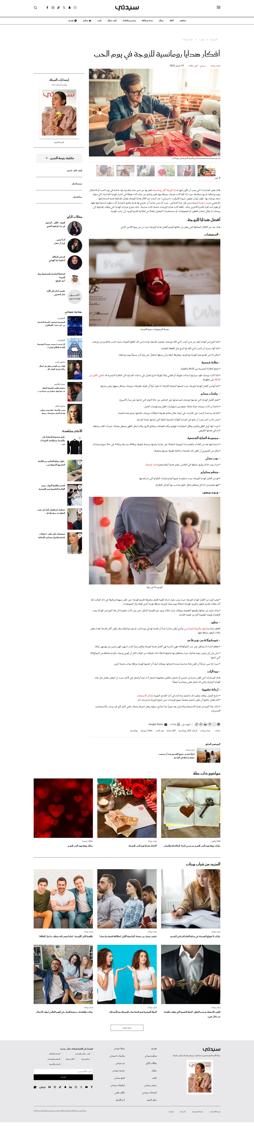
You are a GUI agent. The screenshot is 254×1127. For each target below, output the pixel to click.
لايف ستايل (112, 20)
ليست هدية (203, 203)
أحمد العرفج (60, 281)
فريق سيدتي (119, 1078)
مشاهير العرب (60, 362)
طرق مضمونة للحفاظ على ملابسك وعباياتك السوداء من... (52, 440)
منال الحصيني (59, 294)
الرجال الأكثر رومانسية (187, 731)
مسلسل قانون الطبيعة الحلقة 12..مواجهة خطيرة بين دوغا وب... (51, 390)
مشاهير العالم (60, 406)
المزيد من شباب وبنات (203, 864)
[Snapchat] (69, 7)
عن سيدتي (120, 1063)
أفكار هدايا (171, 731)
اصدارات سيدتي (149, 1092)
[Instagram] (53, 7)
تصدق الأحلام (77, 183)
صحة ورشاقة (147, 20)
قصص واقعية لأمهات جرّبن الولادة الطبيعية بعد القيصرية (52, 487)
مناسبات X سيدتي (117, 1056)
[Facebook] (47, 7)
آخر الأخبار (120, 1100)
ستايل (154, 1070)
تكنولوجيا (61, 318)
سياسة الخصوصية (197, 1111)
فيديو (71, 20)
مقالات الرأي (74, 217)
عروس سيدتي (150, 1085)
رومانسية (134, 731)
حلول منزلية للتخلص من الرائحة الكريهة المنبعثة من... (51, 463)
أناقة (172, 20)
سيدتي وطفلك (129, 20)
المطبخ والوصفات (53, 1059)
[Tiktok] (58, 7)
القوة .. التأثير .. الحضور (74, 170)
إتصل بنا (171, 1111)
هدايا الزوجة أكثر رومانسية (165, 190)
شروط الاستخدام (215, 1111)
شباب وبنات (215, 66)
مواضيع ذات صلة (206, 773)
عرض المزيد (127, 1028)
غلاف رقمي (120, 1092)
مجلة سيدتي (119, 1048)
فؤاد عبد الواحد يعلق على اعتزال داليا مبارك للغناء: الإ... (52, 368)
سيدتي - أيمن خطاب (197, 66)
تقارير (154, 1078)
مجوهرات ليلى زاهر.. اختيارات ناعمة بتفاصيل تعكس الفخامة (51, 535)
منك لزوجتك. (150, 465)
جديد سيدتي (73, 311)
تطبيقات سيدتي (118, 1085)
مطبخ (85, 20)
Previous (214, 112)
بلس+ (99, 20)
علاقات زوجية (147, 731)
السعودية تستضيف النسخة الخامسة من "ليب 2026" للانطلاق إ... (51, 324)
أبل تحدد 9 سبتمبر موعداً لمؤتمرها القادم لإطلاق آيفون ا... (51, 346)
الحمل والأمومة (54, 1064)
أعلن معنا (183, 1111)
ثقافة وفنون (215, 841)
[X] (64, 7)
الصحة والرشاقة (54, 1053)
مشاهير (183, 20)
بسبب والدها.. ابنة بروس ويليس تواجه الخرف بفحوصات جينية (52, 412)
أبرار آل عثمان (59, 243)
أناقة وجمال (70, 1059)
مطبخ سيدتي (151, 1056)
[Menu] (218, 7)
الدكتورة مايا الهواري (57, 260)
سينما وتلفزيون (59, 384)
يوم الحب (160, 731)
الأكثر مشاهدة (72, 431)
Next (95, 112)
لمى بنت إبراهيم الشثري (56, 226)
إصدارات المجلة (59, 80)
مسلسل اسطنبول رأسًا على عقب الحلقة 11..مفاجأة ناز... (51, 511)
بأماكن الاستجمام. (145, 696)
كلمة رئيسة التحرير (62, 158)
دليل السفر (152, 1100)
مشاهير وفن (85, 1059)
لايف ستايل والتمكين (82, 1053)
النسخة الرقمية (59, 142)
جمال (161, 20)
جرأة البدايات (77, 197)
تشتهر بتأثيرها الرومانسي (196, 629)
